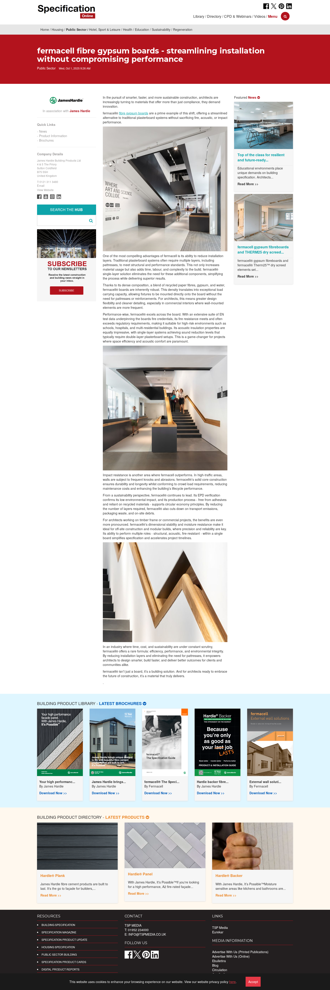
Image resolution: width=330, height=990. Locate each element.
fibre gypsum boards (133, 113)
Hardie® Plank (52, 875)
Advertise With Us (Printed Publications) (240, 952)
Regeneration (182, 29)
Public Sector (76, 29)
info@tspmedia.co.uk (147, 934)
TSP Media (220, 927)
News (43, 131)
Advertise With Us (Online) (231, 956)
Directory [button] (214, 16)
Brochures (46, 140)
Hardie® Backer (229, 875)
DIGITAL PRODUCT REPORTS (60, 969)
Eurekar (217, 932)
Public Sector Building (59, 954)
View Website (45, 190)
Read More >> (248, 184)
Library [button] (198, 16)
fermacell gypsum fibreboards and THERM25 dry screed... (263, 249)
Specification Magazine (59, 932)
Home (44, 29)
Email (40, 185)
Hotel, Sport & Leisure (104, 29)
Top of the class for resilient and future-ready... (261, 157)
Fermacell (156, 786)
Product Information (53, 135)
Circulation (219, 970)
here (232, 981)
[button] (272, 16)
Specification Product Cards (64, 962)
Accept (253, 981)
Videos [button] (259, 16)
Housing (57, 29)
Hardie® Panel (140, 874)
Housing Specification (58, 947)
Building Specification (58, 925)
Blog (215, 965)
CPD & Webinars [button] (237, 16)
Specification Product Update (64, 939)
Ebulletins (219, 961)
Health (127, 29)
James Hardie (54, 786)
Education (142, 29)
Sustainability (161, 29)
